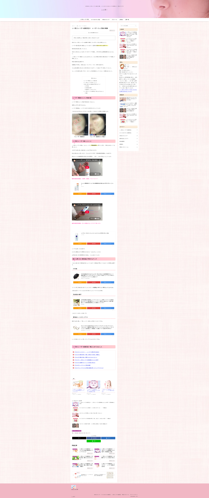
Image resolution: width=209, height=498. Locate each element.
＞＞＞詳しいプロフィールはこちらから (128, 89)
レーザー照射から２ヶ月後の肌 (91, 80)
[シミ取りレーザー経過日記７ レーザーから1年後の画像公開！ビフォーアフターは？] (79, 384)
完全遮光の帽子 (89, 87)
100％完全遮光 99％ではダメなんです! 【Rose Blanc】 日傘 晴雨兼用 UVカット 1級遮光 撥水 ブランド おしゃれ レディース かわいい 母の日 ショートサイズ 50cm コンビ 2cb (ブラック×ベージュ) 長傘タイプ (97, 275)
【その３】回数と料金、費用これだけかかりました (86, 357)
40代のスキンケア (97, 494)
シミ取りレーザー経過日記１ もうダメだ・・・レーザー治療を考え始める (108, 390)
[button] (135, 26)
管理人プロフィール (125, 494)
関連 (86, 93)
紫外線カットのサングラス (91, 89)
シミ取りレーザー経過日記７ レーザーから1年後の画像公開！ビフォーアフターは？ (78, 390)
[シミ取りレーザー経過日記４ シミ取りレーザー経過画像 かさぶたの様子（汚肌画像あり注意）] (93, 384)
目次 (92, 78)
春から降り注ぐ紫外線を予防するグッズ (92, 84)
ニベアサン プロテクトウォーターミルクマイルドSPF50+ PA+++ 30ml (95, 233)
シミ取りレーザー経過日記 (77, 430)
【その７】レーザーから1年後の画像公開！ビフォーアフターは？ (89, 367)
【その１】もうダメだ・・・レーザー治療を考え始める (87, 352)
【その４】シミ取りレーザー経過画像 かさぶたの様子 (86, 360)
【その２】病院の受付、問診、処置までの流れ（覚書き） (87, 354)
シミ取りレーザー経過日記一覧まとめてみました (94, 91)
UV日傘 (87, 85)
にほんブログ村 (74, 489)
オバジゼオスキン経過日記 (106, 494)
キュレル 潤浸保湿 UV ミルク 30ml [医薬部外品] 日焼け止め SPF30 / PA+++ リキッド (97, 184)
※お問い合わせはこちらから (125, 91)
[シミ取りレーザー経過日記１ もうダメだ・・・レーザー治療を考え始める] (108, 384)
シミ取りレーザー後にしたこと (91, 82)
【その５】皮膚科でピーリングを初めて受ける (85, 362)
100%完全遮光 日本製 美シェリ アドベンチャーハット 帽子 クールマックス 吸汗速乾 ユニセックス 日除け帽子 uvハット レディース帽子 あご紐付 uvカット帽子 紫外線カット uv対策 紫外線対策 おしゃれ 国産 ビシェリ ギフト (97, 301)
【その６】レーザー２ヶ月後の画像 (82, 365)
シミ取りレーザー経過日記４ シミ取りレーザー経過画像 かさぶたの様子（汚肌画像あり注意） (93, 390)
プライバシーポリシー (134, 494)
